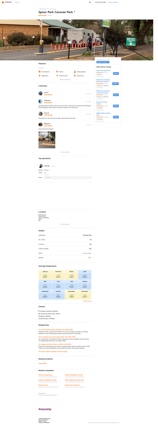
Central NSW (53, 9)
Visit (89, 257)
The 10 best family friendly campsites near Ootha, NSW (56, 329)
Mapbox (41, 395)
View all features (65, 79)
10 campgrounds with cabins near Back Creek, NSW (55, 344)
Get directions (64, 224)
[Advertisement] (65, 195)
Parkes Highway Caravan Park (74, 380)
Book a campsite (113, 2)
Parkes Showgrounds (45, 375)
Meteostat (89, 301)
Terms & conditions (44, 422)
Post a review (65, 152)
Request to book (102, 62)
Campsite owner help (45, 418)
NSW (48, 9)
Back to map (43, 9)
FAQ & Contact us (43, 420)
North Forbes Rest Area (72, 385)
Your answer (48, 177)
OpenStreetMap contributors (50, 395)
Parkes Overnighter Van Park (74, 375)
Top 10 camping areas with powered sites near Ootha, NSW (57, 337)
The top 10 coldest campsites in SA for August (53, 351)
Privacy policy (43, 421)
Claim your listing (100, 2)
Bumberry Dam (43, 385)
